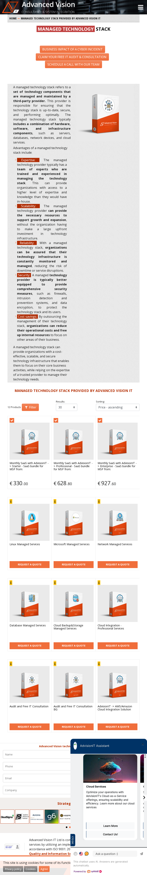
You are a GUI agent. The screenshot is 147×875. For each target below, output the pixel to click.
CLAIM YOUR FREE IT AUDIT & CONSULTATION (72, 57)
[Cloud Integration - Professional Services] (118, 603)
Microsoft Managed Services (72, 544)
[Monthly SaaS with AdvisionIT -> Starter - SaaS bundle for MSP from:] (30, 441)
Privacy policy (13, 869)
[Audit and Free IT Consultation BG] (74, 684)
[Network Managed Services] (118, 522)
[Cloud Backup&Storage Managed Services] (74, 603)
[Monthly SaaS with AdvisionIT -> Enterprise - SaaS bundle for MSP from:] (118, 441)
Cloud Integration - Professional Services (111, 627)
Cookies (31, 869)
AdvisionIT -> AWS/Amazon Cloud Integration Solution (115, 708)
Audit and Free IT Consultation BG (73, 708)
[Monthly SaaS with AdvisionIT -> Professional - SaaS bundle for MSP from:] (74, 441)
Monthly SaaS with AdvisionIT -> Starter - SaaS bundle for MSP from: (29, 466)
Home (13, 18)
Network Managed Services (115, 544)
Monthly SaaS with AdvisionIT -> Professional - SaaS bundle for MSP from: (73, 466)
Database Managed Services (28, 625)
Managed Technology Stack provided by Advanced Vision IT (60, 18)
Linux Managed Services (25, 544)
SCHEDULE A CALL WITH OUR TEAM (73, 64)
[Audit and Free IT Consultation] (30, 684)
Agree (44, 869)
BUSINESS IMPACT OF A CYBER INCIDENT (72, 49)
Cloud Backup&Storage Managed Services (68, 627)
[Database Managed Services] (30, 603)
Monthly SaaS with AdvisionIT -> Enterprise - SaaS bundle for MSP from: (117, 466)
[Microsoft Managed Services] (74, 522)
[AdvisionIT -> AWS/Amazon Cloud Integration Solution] (117, 684)
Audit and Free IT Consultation (29, 706)
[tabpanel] (7, 817)
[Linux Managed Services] (30, 522)
